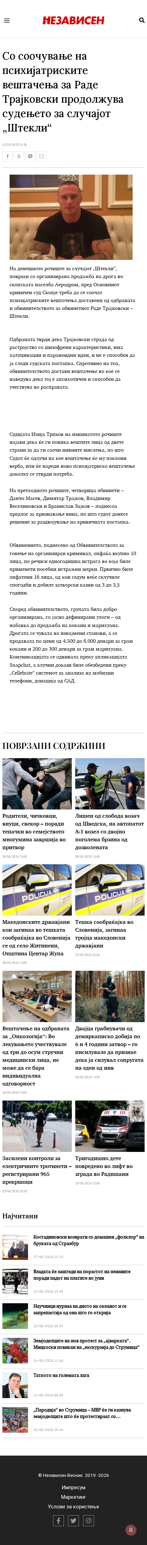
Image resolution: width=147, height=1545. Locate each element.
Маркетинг (73, 1497)
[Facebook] (58, 1520)
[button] (142, 20)
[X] (73, 1520)
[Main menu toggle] (7, 20)
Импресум (73, 1487)
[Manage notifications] (130, 1529)
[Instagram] (88, 1520)
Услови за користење (73, 1507)
